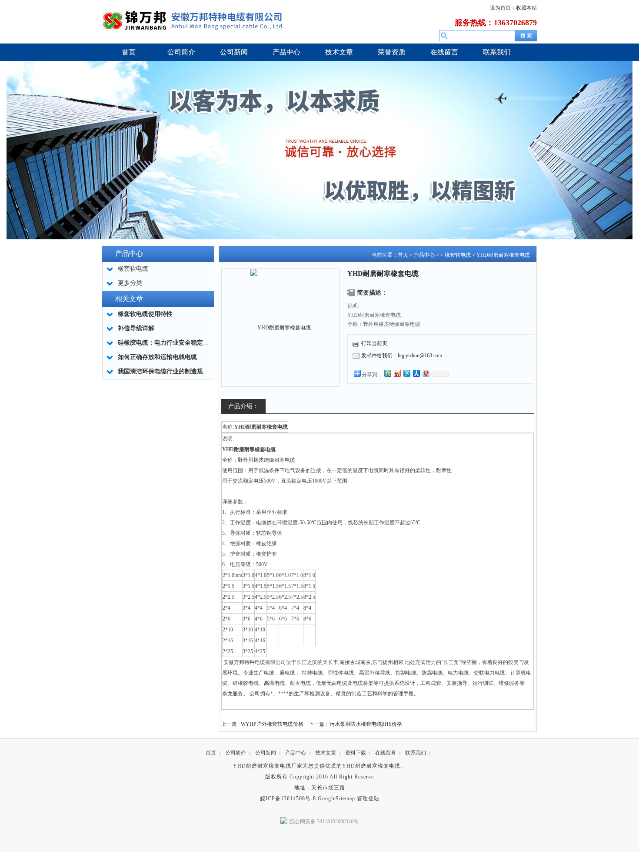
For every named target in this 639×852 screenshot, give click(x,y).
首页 (403, 255)
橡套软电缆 (458, 255)
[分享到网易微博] (425, 373)
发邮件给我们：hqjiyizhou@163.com (401, 355)
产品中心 (424, 255)
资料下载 (355, 753)
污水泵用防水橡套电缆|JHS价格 (365, 724)
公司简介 (235, 753)
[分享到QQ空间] (387, 373)
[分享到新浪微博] (397, 373)
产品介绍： (243, 406)
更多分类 (130, 283)
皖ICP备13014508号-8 (288, 798)
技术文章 (325, 753)
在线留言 (385, 753)
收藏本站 (526, 8)
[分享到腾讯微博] (406, 373)
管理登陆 (368, 798)
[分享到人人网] (416, 373)
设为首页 (500, 8)
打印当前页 (374, 343)
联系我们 (415, 753)
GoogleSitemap (336, 798)
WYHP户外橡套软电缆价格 (272, 724)
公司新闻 (265, 753)
